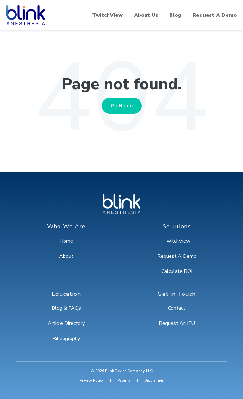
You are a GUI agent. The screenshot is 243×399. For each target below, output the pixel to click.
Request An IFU (177, 323)
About (66, 256)
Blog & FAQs (66, 308)
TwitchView (107, 15)
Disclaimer (153, 380)
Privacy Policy (92, 380)
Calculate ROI (176, 271)
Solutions (177, 227)
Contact (176, 308)
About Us (146, 15)
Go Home (122, 105)
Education (66, 294)
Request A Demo (214, 15)
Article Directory (66, 323)
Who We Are (66, 227)
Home (66, 241)
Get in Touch (177, 294)
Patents (124, 380)
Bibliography (66, 338)
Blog (175, 15)
